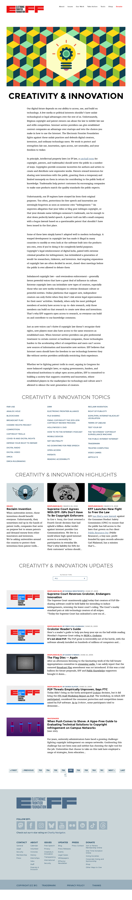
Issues (70, 6)
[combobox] (70, 578)
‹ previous (28, 770)
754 (48, 770)
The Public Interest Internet (103, 439)
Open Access (54, 450)
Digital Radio (13, 448)
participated (53, 699)
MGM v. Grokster (93, 635)
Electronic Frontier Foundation (25, 10)
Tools (103, 6)
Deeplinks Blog (54, 506)
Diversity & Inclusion (34, 868)
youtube (62, 825)
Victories (34, 852)
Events (61, 852)
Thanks (96, 885)
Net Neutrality (55, 441)
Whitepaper (53, 719)
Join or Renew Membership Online (94, 847)
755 (55, 770)
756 (63, 770)
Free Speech (49, 846)
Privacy (47, 849)
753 (40, 770)
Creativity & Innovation (48, 853)
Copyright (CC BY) (26, 885)
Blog (60, 846)
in (76, 702)
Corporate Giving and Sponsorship (95, 860)
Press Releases (64, 849)
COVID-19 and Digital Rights (21, 438)
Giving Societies (92, 856)
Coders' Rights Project (19, 425)
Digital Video (13, 452)
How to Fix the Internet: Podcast (64, 432)
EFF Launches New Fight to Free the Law (105, 510)
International (49, 860)
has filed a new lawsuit (104, 516)
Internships (35, 858)
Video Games (94, 452)
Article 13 (93, 457)
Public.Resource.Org (98, 532)
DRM (49, 407)
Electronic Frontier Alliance (63, 411)
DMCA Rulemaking (16, 461)
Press (18, 858)
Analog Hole (13, 411)
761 (101, 770)
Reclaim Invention (98, 407)
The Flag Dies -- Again (62, 657)
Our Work (80, 6)
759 (86, 770)
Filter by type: (66, 575)
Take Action (92, 6)
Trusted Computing (98, 448)
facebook (31, 825)
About (61, 6)
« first (13, 770)
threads (103, 825)
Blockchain (13, 416)
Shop (110, 6)
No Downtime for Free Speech (63, 445)
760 (94, 770)
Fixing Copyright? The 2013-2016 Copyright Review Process (63, 421)
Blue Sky (51, 825)
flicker (72, 825)
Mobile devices (55, 436)
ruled (84, 600)
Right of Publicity (97, 411)
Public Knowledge (95, 670)
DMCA (9, 457)
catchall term (87, 158)
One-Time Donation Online (94, 852)
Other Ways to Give (94, 867)
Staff (32, 864)
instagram (41, 825)
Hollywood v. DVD (57, 427)
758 (78, 770)
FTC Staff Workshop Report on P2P (76, 696)
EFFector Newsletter (62, 862)
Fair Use (11, 407)
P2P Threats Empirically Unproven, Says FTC (77, 689)
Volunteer (34, 849)
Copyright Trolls (16, 434)
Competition (13, 429)
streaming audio (86, 664)
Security (19, 852)
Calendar (34, 846)
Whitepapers (63, 858)
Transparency (50, 857)
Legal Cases (63, 855)
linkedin (82, 825)
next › (112, 770)
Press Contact (78, 846)
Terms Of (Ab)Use (97, 423)
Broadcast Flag (15, 420)
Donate (119, 6)
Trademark (94, 443)
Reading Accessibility (58, 459)
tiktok (93, 825)
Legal (18, 849)
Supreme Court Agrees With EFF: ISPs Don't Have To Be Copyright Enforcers (65, 512)
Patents (51, 454)
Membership (21, 855)
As (73, 702)
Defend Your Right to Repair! (22, 443)
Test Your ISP (95, 427)
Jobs (32, 861)
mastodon (20, 825)
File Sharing (53, 416)
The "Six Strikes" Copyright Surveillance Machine (102, 433)
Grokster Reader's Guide (64, 629)
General (19, 846)
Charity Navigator (56, 832)
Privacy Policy (76, 885)
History (33, 855)
